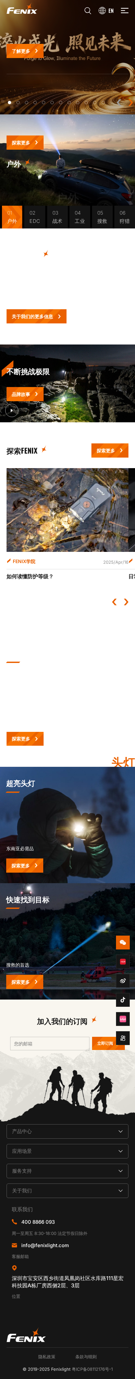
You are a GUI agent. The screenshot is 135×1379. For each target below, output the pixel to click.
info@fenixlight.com (45, 1245)
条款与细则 (86, 1356)
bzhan (123, 1019)
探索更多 (21, 142)
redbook (123, 962)
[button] (9, 102)
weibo (123, 981)
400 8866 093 (38, 1222)
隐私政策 (46, 1356)
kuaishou (123, 1038)
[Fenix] (22, 8)
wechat (123, 942)
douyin (123, 1000)
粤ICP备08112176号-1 (92, 1369)
